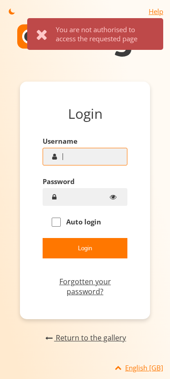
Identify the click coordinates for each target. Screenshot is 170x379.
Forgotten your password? (85, 286)
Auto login (82, 221)
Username (60, 141)
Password (59, 181)
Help (156, 11)
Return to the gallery (90, 338)
